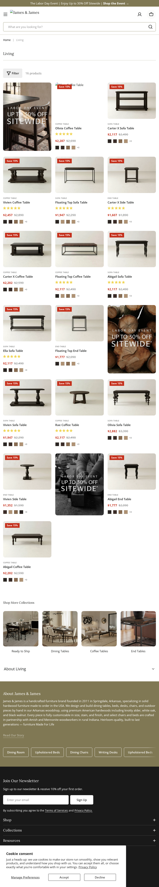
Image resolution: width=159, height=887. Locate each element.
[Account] (139, 14)
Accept (64, 877)
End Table (113, 198)
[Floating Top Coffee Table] (79, 249)
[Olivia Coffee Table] (79, 101)
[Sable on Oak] (63, 148)
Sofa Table (113, 124)
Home (7, 40)
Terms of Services (56, 810)
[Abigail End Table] (132, 471)
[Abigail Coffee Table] (27, 539)
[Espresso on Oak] (57, 148)
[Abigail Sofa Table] (132, 249)
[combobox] (79, 26)
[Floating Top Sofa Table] (79, 175)
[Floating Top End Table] (79, 323)
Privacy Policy (88, 867)
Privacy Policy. (83, 810)
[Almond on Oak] (68, 148)
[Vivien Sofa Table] (27, 397)
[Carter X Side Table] (132, 175)
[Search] (150, 26)
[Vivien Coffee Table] (27, 175)
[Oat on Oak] (73, 148)
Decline (100, 877)
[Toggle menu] (5, 14)
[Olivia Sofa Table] (132, 397)
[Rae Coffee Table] (79, 397)
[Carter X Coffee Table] (27, 249)
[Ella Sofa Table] (27, 323)
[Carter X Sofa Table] (132, 101)
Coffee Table (62, 124)
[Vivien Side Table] (27, 471)
